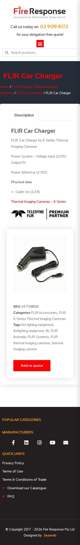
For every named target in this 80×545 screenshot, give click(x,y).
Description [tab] (24, 115)
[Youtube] (53, 443)
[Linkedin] (26, 443)
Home (4, 87)
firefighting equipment (28, 331)
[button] (40, 43)
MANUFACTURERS (17, 432)
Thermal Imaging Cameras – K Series (38, 201)
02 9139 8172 (54, 26)
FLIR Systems (38, 337)
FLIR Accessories (29, 93)
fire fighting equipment (37, 325)
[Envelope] (66, 443)
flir (47, 331)
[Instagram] (39, 443)
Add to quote (32, 365)
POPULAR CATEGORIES (21, 420)
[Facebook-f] (13, 443)
